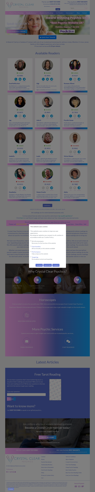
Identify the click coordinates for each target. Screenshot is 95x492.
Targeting (35, 257)
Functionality (36, 246)
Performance (36, 252)
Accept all (55, 265)
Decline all (39, 265)
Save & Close (47, 265)
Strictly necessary (38, 241)
